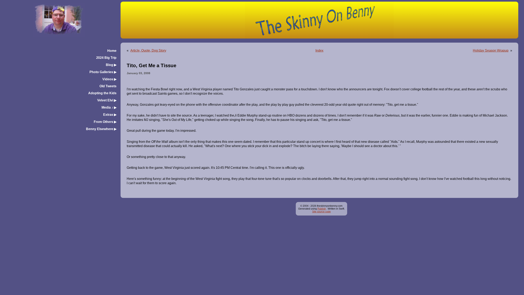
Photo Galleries (102, 72)
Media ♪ (109, 107)
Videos (109, 79)
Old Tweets (107, 86)
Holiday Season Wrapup (490, 50)
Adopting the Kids (102, 93)
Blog (111, 65)
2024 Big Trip (106, 57)
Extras (109, 114)
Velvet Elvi (106, 100)
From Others (105, 122)
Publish (321, 208)
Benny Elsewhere (101, 129)
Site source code (321, 211)
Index (319, 50)
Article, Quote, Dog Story (148, 50)
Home (111, 50)
